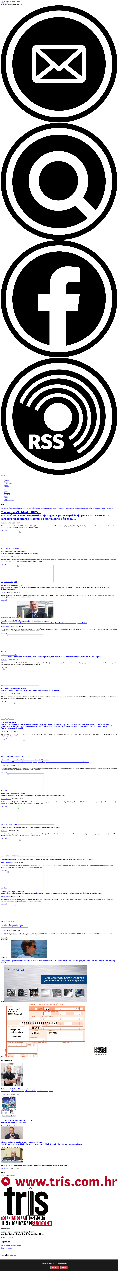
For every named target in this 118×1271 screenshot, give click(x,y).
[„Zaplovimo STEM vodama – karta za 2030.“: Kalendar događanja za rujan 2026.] (9, 1117)
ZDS (5, 651)
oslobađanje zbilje (9, 500)
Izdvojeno (7, 494)
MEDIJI (6, 548)
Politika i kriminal (8, 582)
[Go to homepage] (59, 1206)
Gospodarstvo (8, 483)
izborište (6, 508)
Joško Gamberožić (7, 1248)
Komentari (7, 490)
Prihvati (54, 1267)
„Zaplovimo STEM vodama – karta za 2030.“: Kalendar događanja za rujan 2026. (17, 1121)
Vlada (5, 790)
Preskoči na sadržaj (6, 1)
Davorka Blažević (6, 626)
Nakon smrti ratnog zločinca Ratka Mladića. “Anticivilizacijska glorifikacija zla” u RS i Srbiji (34, 1165)
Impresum (5, 1241)
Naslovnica (7, 480)
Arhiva (2, 1175)
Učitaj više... (4, 939)
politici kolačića (71, 1263)
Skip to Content (15, 1)
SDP (15, 582)
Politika (6, 482)
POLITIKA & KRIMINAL (11, 856)
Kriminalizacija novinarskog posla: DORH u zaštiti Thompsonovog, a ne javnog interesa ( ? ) (21, 552)
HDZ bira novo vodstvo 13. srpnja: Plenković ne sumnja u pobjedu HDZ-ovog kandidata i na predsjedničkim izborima (30, 689)
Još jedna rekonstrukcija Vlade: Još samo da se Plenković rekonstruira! (14, 926)
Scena (5, 488)
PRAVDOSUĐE (14, 548)
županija (14, 617)
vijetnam (11, 719)
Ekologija (6, 491)
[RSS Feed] (59, 474)
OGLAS (3, 1125)
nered (5, 824)
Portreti (6, 497)
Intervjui (6, 486)
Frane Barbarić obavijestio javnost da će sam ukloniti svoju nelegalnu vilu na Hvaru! (31, 827)
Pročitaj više (4, 530)
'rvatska (3, 719)
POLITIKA (7, 921)
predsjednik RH (18, 756)
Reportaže (7, 493)
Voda (5, 499)
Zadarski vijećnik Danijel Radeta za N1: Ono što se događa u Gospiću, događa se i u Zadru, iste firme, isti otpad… (27, 1090)
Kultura (6, 485)
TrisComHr (4, 523)
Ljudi (5, 496)
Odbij (64, 1267)
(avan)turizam (4, 617)
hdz (2, 508)
